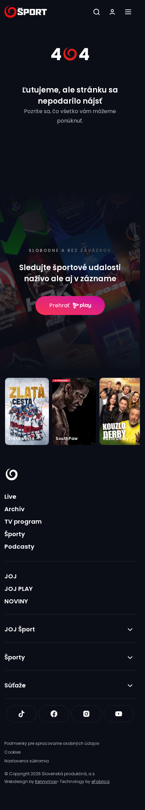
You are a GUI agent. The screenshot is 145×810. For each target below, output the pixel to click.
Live (10, 496)
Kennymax (46, 781)
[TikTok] (21, 713)
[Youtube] (119, 713)
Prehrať (59, 305)
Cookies (12, 752)
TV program (23, 521)
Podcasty (19, 546)
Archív (14, 509)
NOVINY (16, 601)
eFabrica (100, 781)
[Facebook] (54, 713)
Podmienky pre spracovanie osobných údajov (51, 743)
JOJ (10, 576)
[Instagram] (86, 713)
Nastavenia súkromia (26, 761)
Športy (14, 534)
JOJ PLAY (18, 588)
